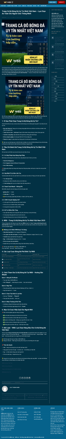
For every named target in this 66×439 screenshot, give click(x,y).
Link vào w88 (54, 86)
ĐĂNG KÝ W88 (37, 412)
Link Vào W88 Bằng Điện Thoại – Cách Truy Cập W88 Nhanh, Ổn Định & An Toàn (59, 40)
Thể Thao (4, 9)
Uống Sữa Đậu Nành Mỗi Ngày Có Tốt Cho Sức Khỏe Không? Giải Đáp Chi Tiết (59, 65)
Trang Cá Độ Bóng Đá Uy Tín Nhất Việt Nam (11, 369)
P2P (38, 5)
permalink (22, 382)
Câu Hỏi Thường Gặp (22, 412)
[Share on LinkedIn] (29, 378)
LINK (52, 83)
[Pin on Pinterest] (27, 378)
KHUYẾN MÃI (43, 5)
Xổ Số (52, 101)
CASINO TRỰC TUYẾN (12, 5)
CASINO (53, 81)
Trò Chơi (53, 98)
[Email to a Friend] (25, 378)
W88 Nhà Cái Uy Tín (6, 372)
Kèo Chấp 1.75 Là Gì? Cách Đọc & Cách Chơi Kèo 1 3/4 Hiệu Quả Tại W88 (59, 48)
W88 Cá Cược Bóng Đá (7, 366)
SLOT (19, 5)
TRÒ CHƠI (29, 5)
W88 (21, 334)
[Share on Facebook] (20, 378)
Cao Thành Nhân (17, 17)
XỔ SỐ (34, 5)
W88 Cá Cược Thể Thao (7, 363)
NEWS (52, 88)
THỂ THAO (3, 5)
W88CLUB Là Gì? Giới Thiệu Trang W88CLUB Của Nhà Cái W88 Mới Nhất (59, 56)
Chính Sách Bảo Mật (21, 417)
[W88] (10, 2)
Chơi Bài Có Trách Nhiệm (22, 414)
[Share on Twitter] (22, 378)
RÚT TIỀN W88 (37, 417)
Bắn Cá (53, 76)
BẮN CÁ (24, 5)
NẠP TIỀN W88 (37, 414)
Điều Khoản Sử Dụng (22, 419)
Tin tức (53, 96)
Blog (52, 78)
